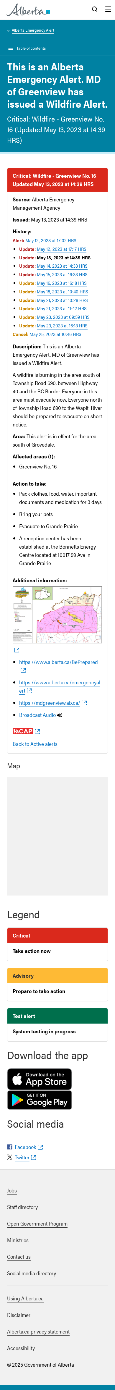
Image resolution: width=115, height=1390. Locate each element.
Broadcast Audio (37, 714)
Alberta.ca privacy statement (38, 1331)
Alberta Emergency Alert (33, 30)
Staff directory (22, 1206)
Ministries (18, 1240)
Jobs (12, 1190)
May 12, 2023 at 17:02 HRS (50, 240)
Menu (108, 10)
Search (94, 10)
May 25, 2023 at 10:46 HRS (55, 334)
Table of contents (31, 48)
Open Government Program (37, 1223)
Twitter (22, 1157)
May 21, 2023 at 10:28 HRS (62, 300)
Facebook (25, 1146)
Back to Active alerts (35, 743)
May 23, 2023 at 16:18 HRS (62, 325)
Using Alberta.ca (25, 1298)
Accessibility (21, 1348)
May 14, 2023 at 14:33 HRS (62, 265)
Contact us (19, 1256)
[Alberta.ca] (28, 10)
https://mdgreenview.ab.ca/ (49, 702)
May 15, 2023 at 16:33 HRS (62, 274)
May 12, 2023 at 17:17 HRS (61, 248)
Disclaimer (18, 1314)
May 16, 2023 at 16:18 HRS (62, 282)
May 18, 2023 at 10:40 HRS (62, 291)
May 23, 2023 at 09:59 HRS (63, 316)
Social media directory (31, 1273)
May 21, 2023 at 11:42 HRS (62, 308)
